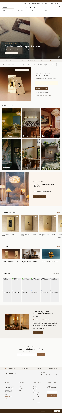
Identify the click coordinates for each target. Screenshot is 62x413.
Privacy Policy (36, 394)
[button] (59, 7)
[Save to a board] (17, 216)
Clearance (3, 16)
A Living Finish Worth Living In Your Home (50, 262)
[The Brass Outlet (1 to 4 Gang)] (10, 223)
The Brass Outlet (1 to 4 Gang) (8, 234)
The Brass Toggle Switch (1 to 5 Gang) (28, 234)
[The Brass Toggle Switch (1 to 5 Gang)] (29, 223)
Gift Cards (21, 388)
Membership (44, 3)
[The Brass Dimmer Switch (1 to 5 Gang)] (47, 223)
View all (58, 212)
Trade (29, 3)
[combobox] (8, 7)
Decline (49, 411)
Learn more (43, 411)
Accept (56, 411)
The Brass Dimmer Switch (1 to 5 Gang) (47, 234)
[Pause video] (59, 57)
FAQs (34, 390)
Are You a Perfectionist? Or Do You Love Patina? (10, 262)
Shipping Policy (36, 392)
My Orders (35, 388)
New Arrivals (21, 384)
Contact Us (35, 384)
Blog (25, 3)
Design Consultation (36, 3)
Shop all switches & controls (26, 53)
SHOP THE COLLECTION (11, 53)
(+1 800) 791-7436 (36, 402)
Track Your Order (36, 386)
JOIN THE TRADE (38, 332)
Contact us (51, 3)
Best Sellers (21, 386)
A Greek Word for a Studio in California (29, 262)
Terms (34, 399)
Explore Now (53, 60)
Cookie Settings (36, 396)
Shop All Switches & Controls (42, 92)
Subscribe (41, 354)
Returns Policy (36, 397)
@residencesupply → (56, 273)
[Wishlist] (55, 7)
